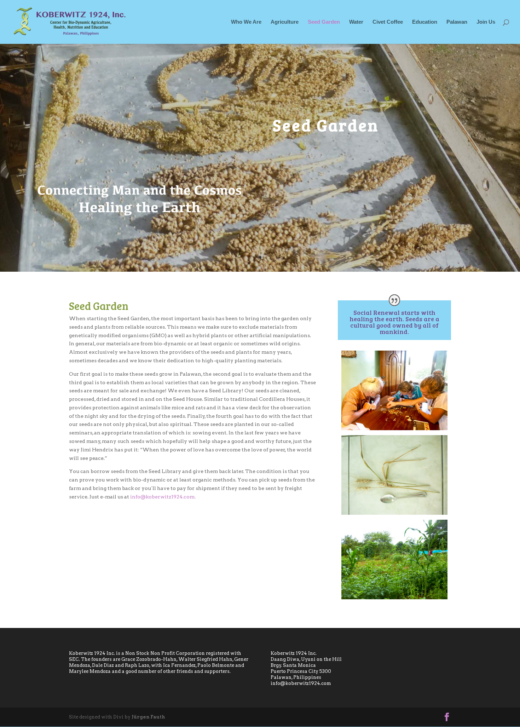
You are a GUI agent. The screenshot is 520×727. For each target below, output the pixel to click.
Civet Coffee (387, 22)
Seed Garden (324, 22)
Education (424, 22)
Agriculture (285, 22)
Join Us (485, 22)
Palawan (456, 22)
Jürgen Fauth (148, 717)
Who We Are (246, 22)
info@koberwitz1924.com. (163, 497)
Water (356, 22)
